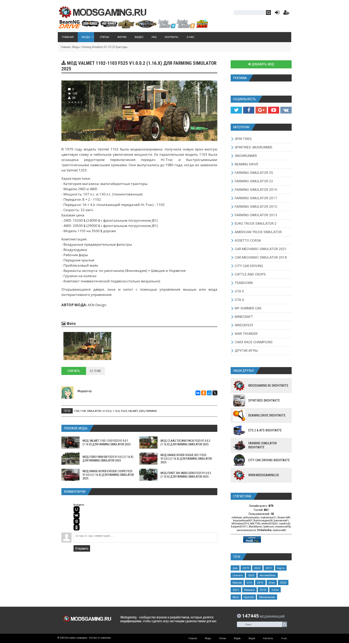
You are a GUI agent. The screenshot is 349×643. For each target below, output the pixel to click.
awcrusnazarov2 (246, 530)
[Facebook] (248, 110)
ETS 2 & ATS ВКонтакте (265, 430)
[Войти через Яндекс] (77, 521)
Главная (65, 47)
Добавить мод (262, 64)
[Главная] (133, 27)
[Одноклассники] (203, 392)
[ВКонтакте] (198, 392)
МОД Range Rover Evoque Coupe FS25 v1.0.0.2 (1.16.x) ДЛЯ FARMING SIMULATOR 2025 (108, 474)
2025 (142, 410)
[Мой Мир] (209, 392)
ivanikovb (284, 523)
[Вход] (276, 13)
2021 (236, 589)
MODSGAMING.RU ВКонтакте (268, 385)
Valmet (133, 410)
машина (249, 589)
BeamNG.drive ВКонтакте (266, 415)
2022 (257, 568)
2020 (283, 582)
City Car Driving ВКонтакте (269, 460)
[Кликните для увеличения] (87, 346)
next (236, 597)
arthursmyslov (251, 517)
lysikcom (268, 526)
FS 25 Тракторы (117, 47)
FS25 (124, 410)
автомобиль (268, 575)
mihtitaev (237, 517)
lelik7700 (255, 523)
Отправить (81, 548)
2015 (260, 582)
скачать (238, 575)
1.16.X (116, 410)
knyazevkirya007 (242, 520)
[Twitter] (236, 110)
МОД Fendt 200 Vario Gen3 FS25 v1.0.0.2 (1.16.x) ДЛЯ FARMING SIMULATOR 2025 (186, 474)
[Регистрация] (286, 13)
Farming (151, 410)
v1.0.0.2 (106, 410)
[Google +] (261, 110)
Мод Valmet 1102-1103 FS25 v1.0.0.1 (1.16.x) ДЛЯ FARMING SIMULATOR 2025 (106, 442)
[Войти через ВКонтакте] (77, 515)
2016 (263, 589)
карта (281, 568)
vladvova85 (279, 530)
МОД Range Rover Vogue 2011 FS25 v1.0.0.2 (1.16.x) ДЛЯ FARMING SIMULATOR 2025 (186, 458)
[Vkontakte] (286, 110)
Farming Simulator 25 (94, 47)
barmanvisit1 (281, 520)
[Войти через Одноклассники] (77, 527)
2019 (246, 568)
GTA (249, 582)
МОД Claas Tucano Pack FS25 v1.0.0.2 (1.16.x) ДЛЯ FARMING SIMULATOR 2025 (185, 442)
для (235, 568)
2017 (269, 568)
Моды (76, 47)
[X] (214, 392)
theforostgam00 (262, 520)
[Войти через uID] (77, 509)
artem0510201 (269, 523)
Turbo (275, 589)
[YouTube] (273, 110)
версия (237, 582)
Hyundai (249, 597)
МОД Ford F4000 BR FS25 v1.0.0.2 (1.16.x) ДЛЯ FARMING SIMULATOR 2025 (108, 458)
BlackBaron (255, 526)
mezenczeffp (283, 526)
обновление (267, 597)
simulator (94, 410)
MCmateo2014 (240, 523)
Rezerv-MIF (284, 517)
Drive (272, 582)
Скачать (73, 371)
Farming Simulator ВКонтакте (262, 445)
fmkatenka (264, 530)
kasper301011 (239, 526)
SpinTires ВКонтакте (264, 400)
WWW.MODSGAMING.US (263, 475)
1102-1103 (80, 410)
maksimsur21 (268, 517)
